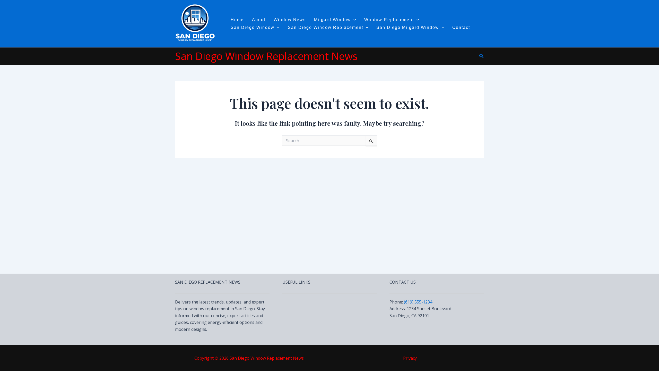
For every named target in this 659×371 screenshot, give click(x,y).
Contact (461, 27)
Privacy (410, 358)
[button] (481, 56)
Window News (290, 20)
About (258, 20)
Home (237, 20)
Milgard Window (332, 20)
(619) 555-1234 (418, 302)
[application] (353, 20)
